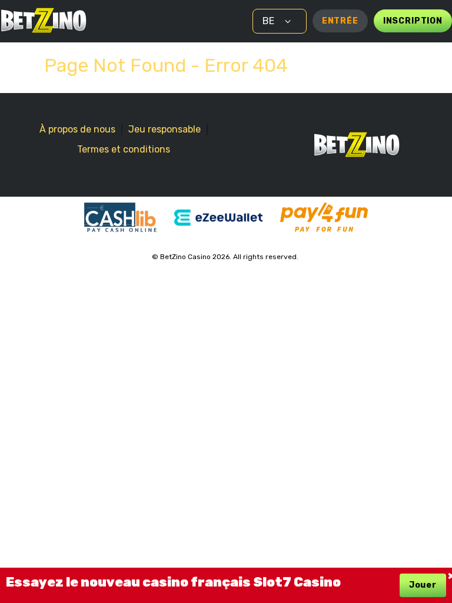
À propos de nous (77, 129)
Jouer (423, 585)
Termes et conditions (123, 149)
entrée (340, 21)
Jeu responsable (164, 129)
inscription (413, 21)
